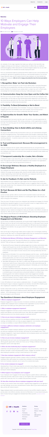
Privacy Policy (34, 429)
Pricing (36, 406)
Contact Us (39, 2)
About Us (33, 2)
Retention (3, 17)
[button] (35, 7)
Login (46, 2)
